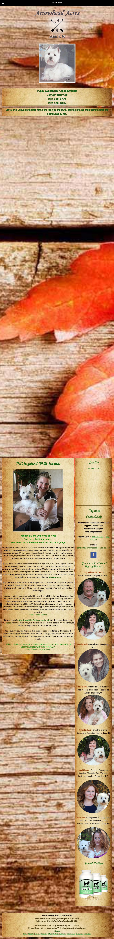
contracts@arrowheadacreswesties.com (93, 548)
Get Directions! (94, 468)
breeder (8, 623)
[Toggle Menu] (3, 3)
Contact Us (87, 934)
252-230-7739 (57, 98)
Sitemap (57, 931)
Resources (79, 934)
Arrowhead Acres (55, 577)
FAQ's (50, 934)
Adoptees (44, 934)
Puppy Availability (47, 90)
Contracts (56, 934)
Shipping (63, 934)
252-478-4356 (57, 103)
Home (25, 934)
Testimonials (71, 934)
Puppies (37, 934)
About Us (31, 934)
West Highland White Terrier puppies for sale (34, 620)
